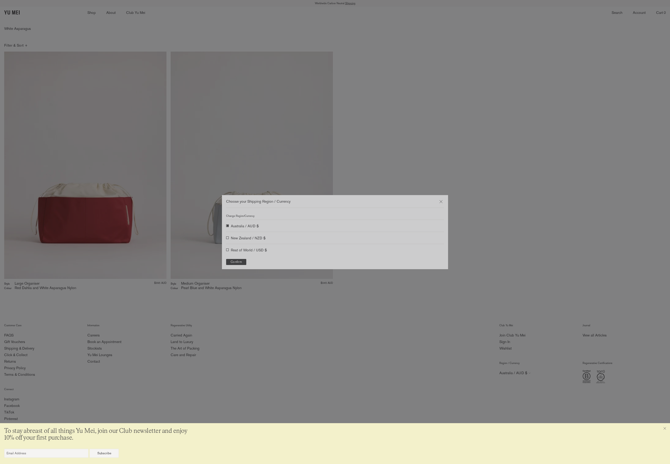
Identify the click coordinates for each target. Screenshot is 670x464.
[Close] (664, 428)
